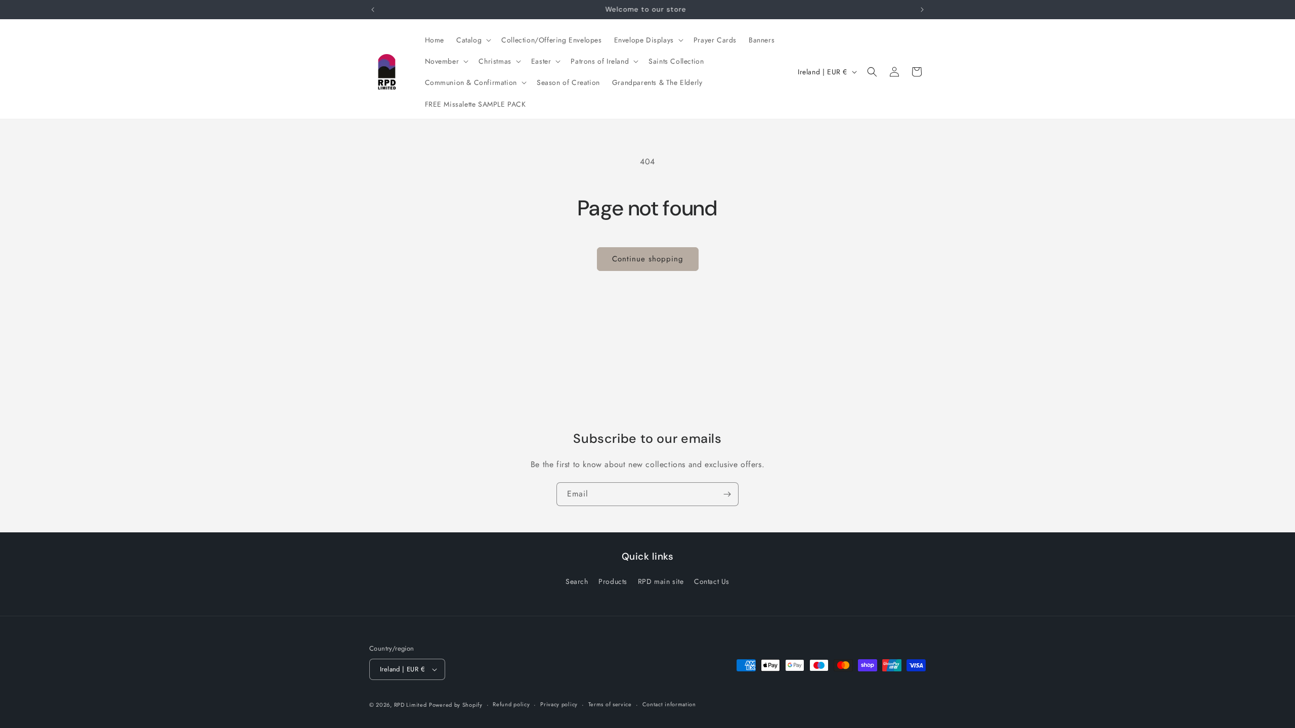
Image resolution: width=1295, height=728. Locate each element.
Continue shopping (647, 258)
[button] (472, 40)
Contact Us (711, 581)
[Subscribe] (727, 494)
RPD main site (661, 581)
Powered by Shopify (456, 705)
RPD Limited (410, 705)
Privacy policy (559, 704)
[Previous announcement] (373, 9)
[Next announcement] (922, 9)
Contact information (669, 704)
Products (612, 581)
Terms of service (610, 704)
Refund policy (511, 704)
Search (577, 581)
